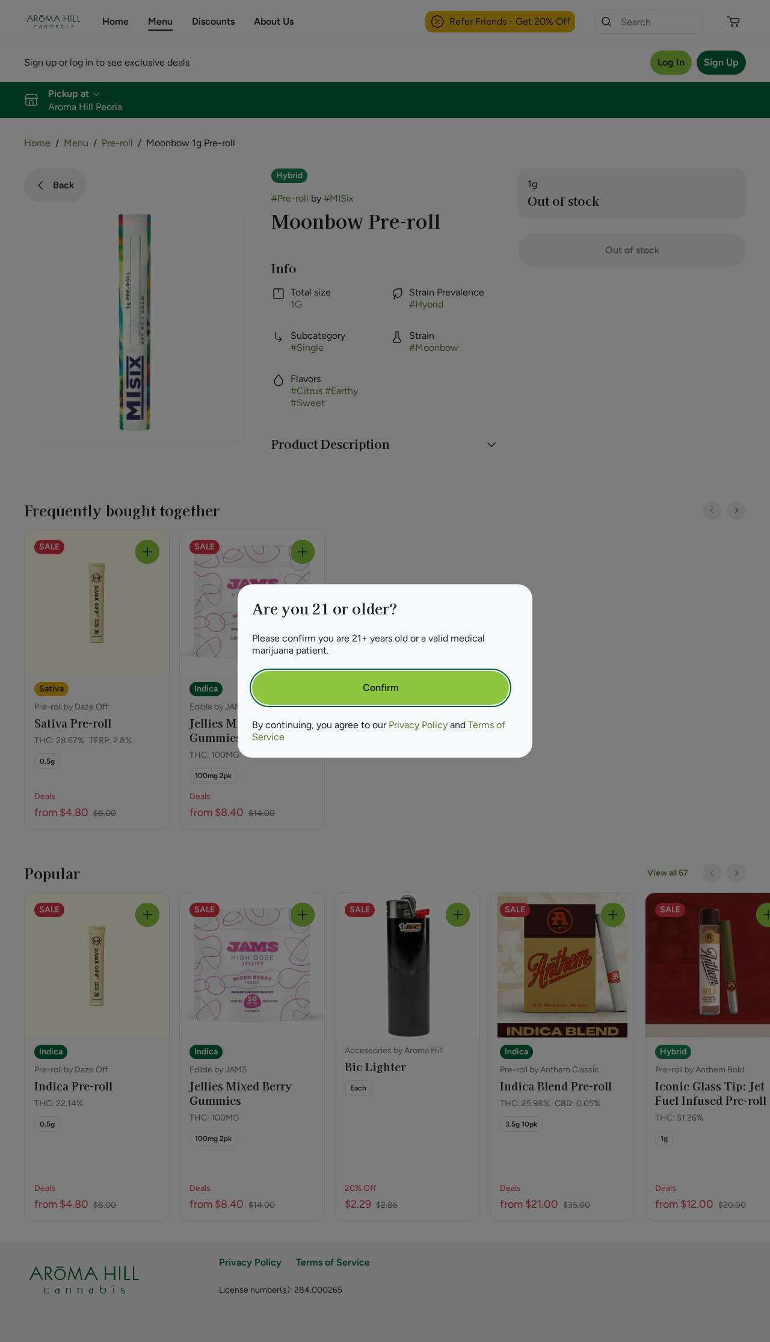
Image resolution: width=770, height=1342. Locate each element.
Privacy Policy (418, 725)
